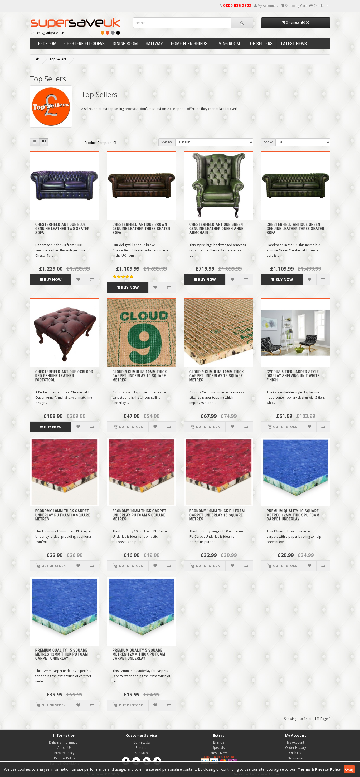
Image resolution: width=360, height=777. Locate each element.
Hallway (154, 43)
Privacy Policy (64, 753)
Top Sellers (260, 43)
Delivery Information (64, 742)
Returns (141, 747)
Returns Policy (64, 758)
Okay (349, 769)
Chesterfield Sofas (84, 43)
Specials (218, 747)
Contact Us (141, 742)
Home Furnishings (189, 43)
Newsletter (296, 758)
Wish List (295, 753)
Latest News (294, 43)
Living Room (227, 43)
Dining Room (125, 43)
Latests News (218, 753)
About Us (64, 747)
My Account (295, 742)
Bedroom (47, 43)
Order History (295, 747)
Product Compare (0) (100, 142)
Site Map (141, 753)
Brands (218, 742)
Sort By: (167, 142)
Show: (268, 142)
